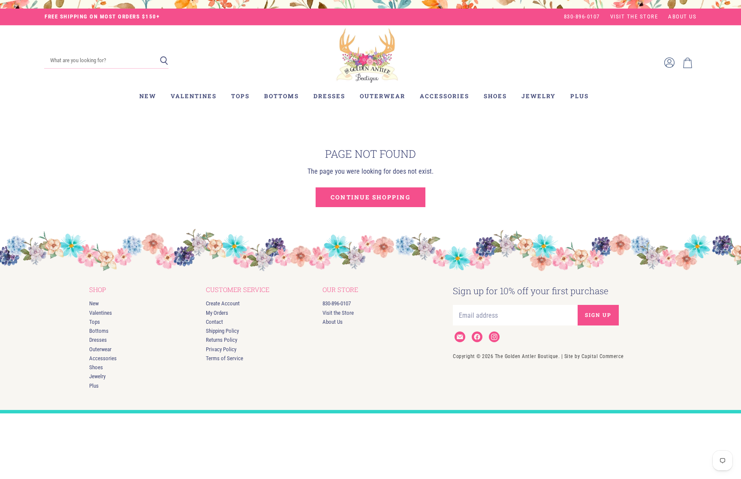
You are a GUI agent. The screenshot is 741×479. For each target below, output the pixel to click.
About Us (682, 17)
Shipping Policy (222, 331)
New (147, 96)
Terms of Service (224, 358)
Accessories (444, 96)
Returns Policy (221, 340)
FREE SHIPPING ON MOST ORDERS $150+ (102, 17)
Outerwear (382, 96)
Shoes (495, 96)
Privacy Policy (221, 349)
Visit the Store (634, 17)
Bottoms (281, 96)
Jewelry (538, 96)
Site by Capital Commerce (594, 356)
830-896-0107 (582, 17)
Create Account (223, 303)
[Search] (164, 61)
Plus (579, 96)
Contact (214, 322)
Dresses (329, 96)
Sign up (598, 314)
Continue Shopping (370, 197)
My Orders (217, 313)
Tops (240, 96)
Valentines (194, 96)
